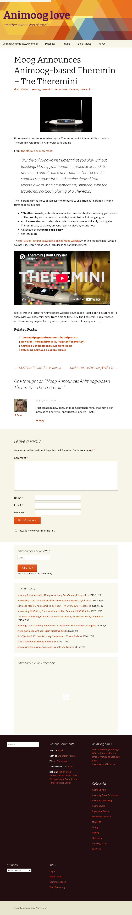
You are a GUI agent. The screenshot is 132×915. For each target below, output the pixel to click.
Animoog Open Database (105, 795)
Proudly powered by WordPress (30, 907)
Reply (42, 420)
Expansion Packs (66, 755)
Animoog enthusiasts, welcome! (20, 43)
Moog (37, 89)
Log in (53, 871)
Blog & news (84, 43)
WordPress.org (57, 887)
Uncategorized (99, 843)
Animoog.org (98, 805)
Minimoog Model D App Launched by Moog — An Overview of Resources (54, 605)
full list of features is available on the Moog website (49, 240)
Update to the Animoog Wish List (94, 367)
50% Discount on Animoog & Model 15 (37, 641)
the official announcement (36, 151)
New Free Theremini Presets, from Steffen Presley (52, 341)
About (102, 43)
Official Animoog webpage (105, 749)
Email (18, 505)
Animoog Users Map (102, 800)
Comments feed (58, 881)
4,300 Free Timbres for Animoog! (37, 367)
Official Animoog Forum (104, 753)
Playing (66, 43)
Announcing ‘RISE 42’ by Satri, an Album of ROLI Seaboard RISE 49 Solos (54, 611)
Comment (21, 457)
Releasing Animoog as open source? (43, 350)
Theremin (73, 89)
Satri (60, 750)
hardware (63, 89)
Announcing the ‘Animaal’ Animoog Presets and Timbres (46, 646)
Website (19, 512)
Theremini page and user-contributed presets (49, 337)
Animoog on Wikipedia (103, 764)
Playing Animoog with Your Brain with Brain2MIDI (42, 630)
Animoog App (99, 789)
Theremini (46, 89)
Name (18, 498)
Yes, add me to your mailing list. (36, 530)
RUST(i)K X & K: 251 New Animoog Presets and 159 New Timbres (50, 636)
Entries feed (56, 876)
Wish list (96, 848)
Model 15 (96, 821)
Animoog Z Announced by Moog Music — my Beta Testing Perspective (53, 595)
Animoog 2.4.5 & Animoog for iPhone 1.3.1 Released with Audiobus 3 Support (57, 625)
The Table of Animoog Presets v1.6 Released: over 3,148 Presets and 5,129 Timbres (60, 616)
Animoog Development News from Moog (46, 345)
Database (50, 43)
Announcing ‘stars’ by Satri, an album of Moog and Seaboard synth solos (55, 600)
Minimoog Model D (101, 816)
